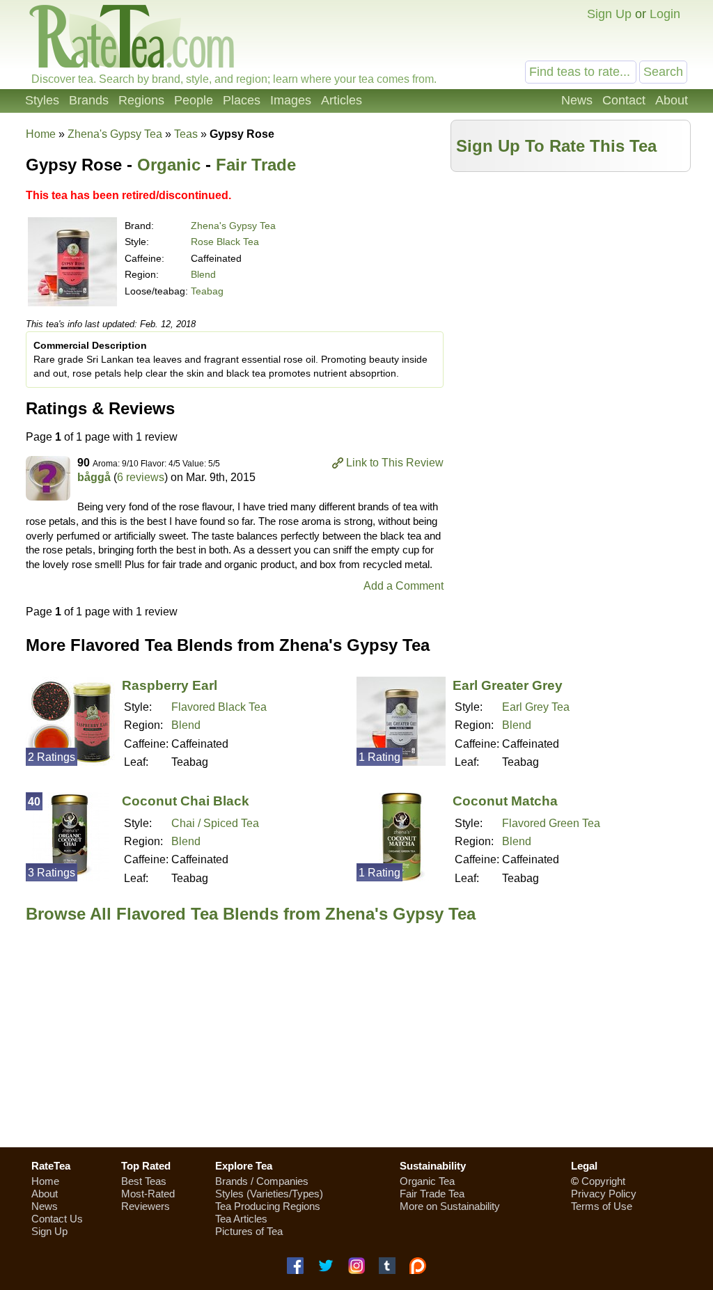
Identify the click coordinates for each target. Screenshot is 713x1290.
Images (290, 100)
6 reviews (140, 477)
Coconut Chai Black (185, 801)
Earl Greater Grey (508, 685)
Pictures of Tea (249, 1231)
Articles (341, 100)
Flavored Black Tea (219, 707)
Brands (89, 100)
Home (41, 134)
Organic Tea (427, 1181)
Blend (203, 274)
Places (241, 100)
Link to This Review (395, 463)
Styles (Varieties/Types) (269, 1193)
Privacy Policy (603, 1193)
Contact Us (57, 1219)
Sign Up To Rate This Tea (556, 145)
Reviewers (145, 1206)
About (671, 100)
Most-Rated (148, 1193)
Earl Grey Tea (536, 707)
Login (665, 14)
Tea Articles (241, 1219)
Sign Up (609, 14)
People (193, 100)
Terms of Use (601, 1206)
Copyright (603, 1181)
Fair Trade (256, 164)
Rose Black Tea (225, 241)
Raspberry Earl (169, 685)
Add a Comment (403, 586)
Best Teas (143, 1181)
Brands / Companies (261, 1181)
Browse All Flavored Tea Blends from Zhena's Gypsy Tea (251, 913)
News (577, 100)
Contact (623, 100)
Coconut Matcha (505, 801)
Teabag (207, 291)
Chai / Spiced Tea (215, 823)
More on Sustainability (450, 1206)
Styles (42, 100)
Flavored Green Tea (551, 823)
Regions (141, 100)
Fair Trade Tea (432, 1193)
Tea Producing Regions (267, 1206)
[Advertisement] (571, 276)
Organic (169, 164)
